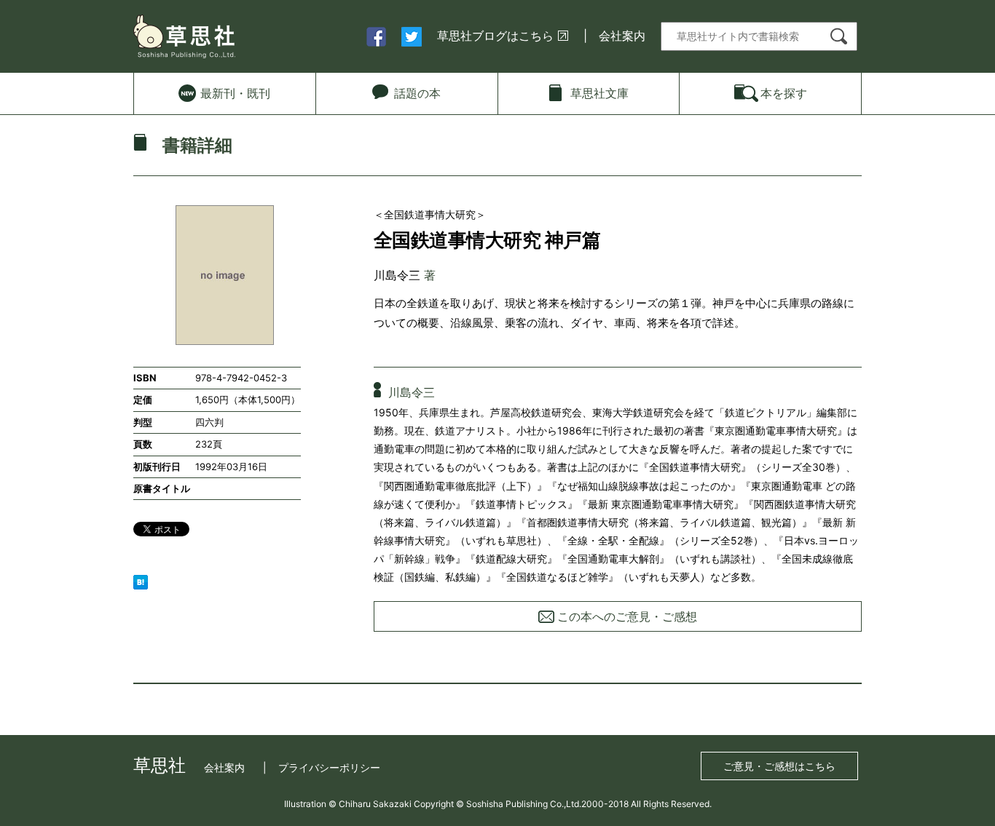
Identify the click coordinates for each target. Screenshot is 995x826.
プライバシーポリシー (329, 767)
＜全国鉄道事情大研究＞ (430, 214)
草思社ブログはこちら (495, 35)
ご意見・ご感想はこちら (779, 766)
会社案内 (622, 35)
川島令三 (397, 275)
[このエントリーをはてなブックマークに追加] (140, 580)
